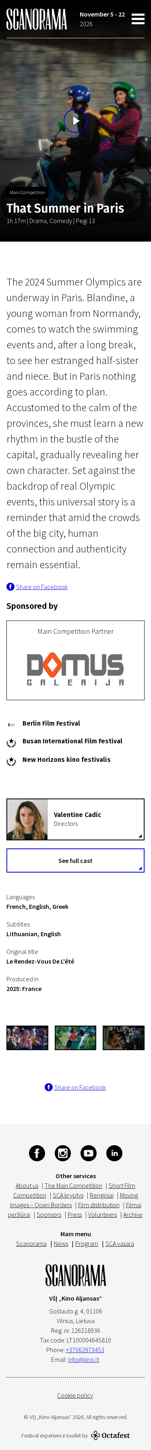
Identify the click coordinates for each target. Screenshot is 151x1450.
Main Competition (27, 192)
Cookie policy (75, 1395)
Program (86, 1243)
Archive (133, 1214)
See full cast (75, 860)
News (61, 1243)
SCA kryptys (68, 1195)
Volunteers (102, 1214)
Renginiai (102, 1195)
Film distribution (99, 1205)
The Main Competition (73, 1185)
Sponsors (49, 1214)
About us (27, 1185)
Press (75, 1214)
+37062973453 (85, 1350)
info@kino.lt (83, 1359)
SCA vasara (119, 1243)
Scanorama (31, 1243)
